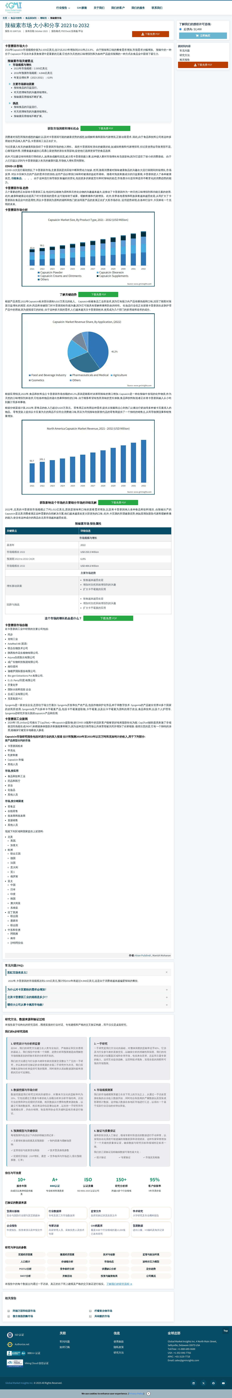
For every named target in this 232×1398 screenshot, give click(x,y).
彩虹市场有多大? (17, 972)
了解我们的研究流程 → (119, 1284)
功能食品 (16, 178)
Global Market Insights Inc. (19, 1383)
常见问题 (185, 50)
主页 (5, 18)
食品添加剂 (30, 18)
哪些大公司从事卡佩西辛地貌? (25, 1004)
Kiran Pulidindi (143, 955)
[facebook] (213, 1383)
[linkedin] (193, 1383)
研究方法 (185, 55)
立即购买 (205, 35)
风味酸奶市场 (102, 1316)
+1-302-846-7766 (182, 1352)
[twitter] (203, 1383)
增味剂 (43, 18)
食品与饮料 (16, 18)
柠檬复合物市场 (103, 1310)
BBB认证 (55, 1186)
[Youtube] (223, 1383)
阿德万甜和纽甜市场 (24, 1310)
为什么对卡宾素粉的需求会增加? (26, 989)
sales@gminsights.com (187, 1360)
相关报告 (185, 59)
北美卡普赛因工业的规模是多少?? (27, 997)
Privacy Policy (136, 1393)
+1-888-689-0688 (186, 1349)
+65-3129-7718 (182, 1356)
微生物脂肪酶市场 (23, 1316)
